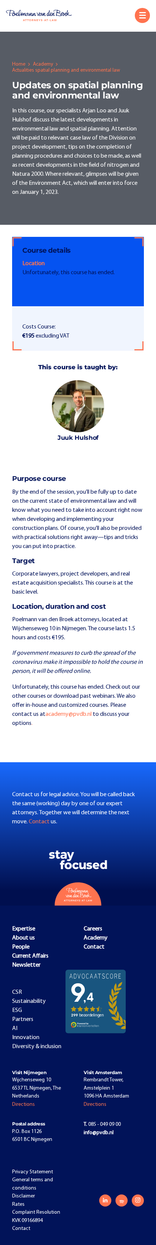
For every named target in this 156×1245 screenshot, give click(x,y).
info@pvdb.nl (99, 1133)
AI (14, 1028)
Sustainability (29, 1001)
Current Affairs (30, 956)
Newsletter (26, 965)
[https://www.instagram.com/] (138, 1200)
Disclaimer (23, 1196)
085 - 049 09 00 (102, 1124)
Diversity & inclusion (36, 1047)
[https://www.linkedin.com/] (105, 1200)
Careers (93, 929)
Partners (22, 1019)
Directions (23, 1104)
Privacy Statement (32, 1172)
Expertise (23, 929)
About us (23, 938)
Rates (18, 1204)
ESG (17, 1010)
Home (18, 64)
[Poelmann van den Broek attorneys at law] (42, 15)
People (21, 947)
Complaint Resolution (36, 1212)
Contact (40, 822)
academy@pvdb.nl (68, 714)
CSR (17, 992)
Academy (43, 64)
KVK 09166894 (27, 1221)
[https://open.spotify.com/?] (121, 1200)
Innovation (25, 1038)
